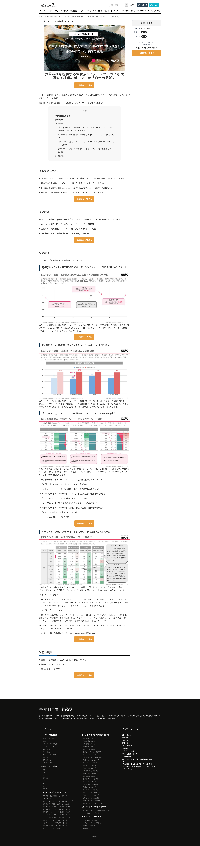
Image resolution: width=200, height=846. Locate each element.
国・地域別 (64, 11)
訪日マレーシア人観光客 (91, 755)
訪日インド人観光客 (89, 765)
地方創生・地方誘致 (49, 755)
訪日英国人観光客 (89, 776)
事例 (94, 11)
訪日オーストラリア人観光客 (92, 803)
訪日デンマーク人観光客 (91, 795)
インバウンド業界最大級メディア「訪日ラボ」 (137, 764)
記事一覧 (125, 743)
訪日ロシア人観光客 (89, 787)
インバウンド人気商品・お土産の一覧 (55, 796)
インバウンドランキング (91, 813)
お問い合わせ (153, 5)
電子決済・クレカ (48, 760)
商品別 (57, 11)
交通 (44, 783)
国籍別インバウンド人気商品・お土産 (55, 820)
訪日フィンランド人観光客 (92, 800)
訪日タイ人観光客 (89, 749)
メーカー (45, 775)
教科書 (100, 11)
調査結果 (59, 123)
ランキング (88, 11)
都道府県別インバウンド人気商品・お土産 (56, 817)
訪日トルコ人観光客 (89, 768)
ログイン (132, 5)
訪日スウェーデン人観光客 (92, 792)
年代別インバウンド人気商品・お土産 (55, 825)
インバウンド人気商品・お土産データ (53, 792)
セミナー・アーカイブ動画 (92, 823)
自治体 (45, 786)
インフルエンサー (48, 746)
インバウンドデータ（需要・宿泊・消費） (97, 810)
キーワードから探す (49, 798)
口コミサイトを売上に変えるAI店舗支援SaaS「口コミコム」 (140, 760)
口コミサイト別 (48, 763)
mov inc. (105, 837)
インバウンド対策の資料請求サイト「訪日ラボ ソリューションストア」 (140, 768)
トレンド (50, 11)
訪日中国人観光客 (89, 738)
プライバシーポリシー (129, 751)
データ (80, 11)
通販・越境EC (47, 749)
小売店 (45, 772)
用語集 (85, 828)
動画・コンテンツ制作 (50, 744)
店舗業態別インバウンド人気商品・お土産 (56, 812)
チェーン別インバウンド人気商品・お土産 (56, 815)
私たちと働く (141, 5)
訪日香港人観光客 (89, 744)
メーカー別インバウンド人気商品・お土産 (56, 806)
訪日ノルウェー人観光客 (91, 798)
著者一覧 (125, 740)
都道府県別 (73, 11)
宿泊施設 (45, 778)
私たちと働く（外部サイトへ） (132, 754)
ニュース (43, 11)
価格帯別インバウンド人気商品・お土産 (56, 804)
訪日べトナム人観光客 (90, 763)
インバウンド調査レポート (92, 820)
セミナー (117, 11)
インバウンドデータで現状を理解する (94, 807)
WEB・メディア (48, 741)
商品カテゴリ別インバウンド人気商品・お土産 (58, 801)
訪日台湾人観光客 (89, 741)
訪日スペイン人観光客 (90, 790)
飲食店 (45, 770)
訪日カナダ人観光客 (89, 773)
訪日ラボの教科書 (89, 825)
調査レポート (108, 11)
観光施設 (45, 789)
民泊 (44, 780)
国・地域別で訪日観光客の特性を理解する (95, 735)
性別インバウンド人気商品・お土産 (54, 828)
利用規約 (125, 748)
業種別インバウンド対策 (49, 766)
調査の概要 (60, 155)
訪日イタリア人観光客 (90, 784)
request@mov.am (88, 633)
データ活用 (46, 752)
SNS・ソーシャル (48, 738)
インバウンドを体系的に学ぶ (91, 816)
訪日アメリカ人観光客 (90, 771)
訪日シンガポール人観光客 (92, 752)
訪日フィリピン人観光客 (91, 760)
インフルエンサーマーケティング (147, 11)
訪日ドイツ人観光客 (89, 782)
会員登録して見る (84, 85)
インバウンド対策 (127, 11)
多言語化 (45, 757)
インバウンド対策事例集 (49, 735)
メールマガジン (127, 746)
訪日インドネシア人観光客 (92, 757)
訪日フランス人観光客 (90, 779)
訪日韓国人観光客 (89, 746)
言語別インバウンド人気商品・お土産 (55, 823)
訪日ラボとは (126, 735)
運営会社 (125, 737)
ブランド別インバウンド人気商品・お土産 (56, 809)
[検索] (126, 5)
